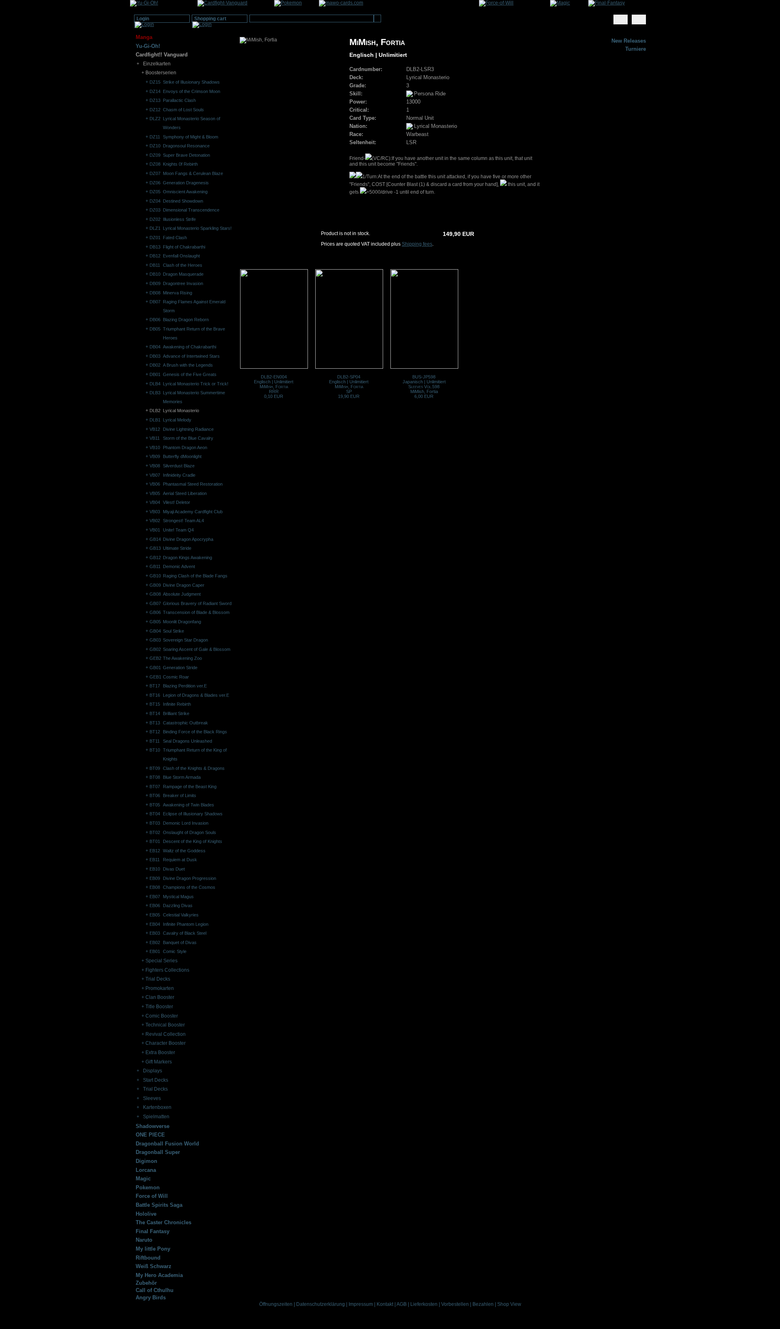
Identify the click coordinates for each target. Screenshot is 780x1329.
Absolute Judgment (182, 594)
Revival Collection (165, 1034)
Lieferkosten (424, 1304)
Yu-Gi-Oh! (148, 46)
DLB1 (155, 419)
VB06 (155, 484)
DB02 (155, 365)
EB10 (155, 869)
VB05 (155, 493)
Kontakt (385, 1304)
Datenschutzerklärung (320, 1304)
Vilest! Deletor (176, 502)
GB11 (155, 566)
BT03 (155, 823)
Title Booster (159, 1006)
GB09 (155, 585)
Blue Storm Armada (182, 777)
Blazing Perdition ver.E (185, 685)
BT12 (155, 731)
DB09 (155, 283)
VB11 (155, 438)
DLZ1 (155, 228)
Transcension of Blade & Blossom (196, 612)
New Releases (628, 41)
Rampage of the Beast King (190, 786)
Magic (143, 1179)
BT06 (155, 795)
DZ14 (155, 91)
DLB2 (155, 410)
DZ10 (155, 145)
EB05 (155, 914)
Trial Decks (157, 979)
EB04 (155, 924)
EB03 (155, 933)
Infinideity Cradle (179, 475)
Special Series (161, 961)
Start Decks (155, 1080)
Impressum (361, 1304)
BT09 (155, 768)
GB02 (155, 649)
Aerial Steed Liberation (185, 493)
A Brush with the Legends (188, 365)
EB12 (155, 850)
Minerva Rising (177, 292)
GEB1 (155, 676)
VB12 (155, 429)
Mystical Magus (178, 896)
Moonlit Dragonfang (182, 621)
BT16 (155, 695)
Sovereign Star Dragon (185, 639)
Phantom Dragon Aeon (185, 447)
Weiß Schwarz (153, 1266)
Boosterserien (160, 73)
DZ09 (155, 155)
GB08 (155, 594)
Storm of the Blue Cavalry (188, 438)
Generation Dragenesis (186, 182)
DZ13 (155, 100)
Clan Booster (159, 997)
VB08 (155, 465)
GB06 (155, 612)
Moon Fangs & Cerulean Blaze (193, 173)
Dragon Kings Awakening (187, 557)
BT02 (155, 832)
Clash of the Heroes (182, 265)
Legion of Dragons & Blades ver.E (196, 695)
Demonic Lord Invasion (185, 823)
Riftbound (148, 1258)
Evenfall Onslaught (181, 255)
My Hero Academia (159, 1275)
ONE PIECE (150, 1135)
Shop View (509, 1304)
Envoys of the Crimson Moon (191, 91)
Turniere (635, 49)
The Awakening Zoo (182, 658)
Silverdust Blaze (179, 465)
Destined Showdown (183, 201)
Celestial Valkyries (181, 914)
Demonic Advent (179, 566)
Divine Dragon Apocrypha (188, 539)
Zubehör (146, 1283)
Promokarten (159, 988)
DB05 (155, 328)
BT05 (155, 804)
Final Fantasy (152, 1231)
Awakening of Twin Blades (188, 804)
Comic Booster (161, 1016)
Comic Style (174, 951)
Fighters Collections (167, 970)
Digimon (146, 1161)
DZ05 (155, 191)
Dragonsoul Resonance (186, 145)
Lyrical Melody (177, 419)
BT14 (155, 713)
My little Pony (153, 1249)
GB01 (155, 667)
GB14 (155, 539)
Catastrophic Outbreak (185, 722)
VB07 (155, 475)
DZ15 (155, 82)
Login (142, 19)
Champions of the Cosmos (189, 887)
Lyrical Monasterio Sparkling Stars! (197, 228)
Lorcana (146, 1170)
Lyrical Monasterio (181, 410)
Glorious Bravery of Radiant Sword (197, 603)
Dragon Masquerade (183, 274)
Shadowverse (152, 1126)
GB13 (155, 548)
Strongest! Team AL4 (183, 520)
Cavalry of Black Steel (184, 933)
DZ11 (155, 136)
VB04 (155, 502)
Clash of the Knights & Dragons (194, 768)
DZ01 (155, 237)
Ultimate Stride (177, 548)
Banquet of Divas (180, 942)
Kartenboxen (157, 1107)
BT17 (155, 685)
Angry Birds (151, 1297)
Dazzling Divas (178, 905)
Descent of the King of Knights (192, 841)
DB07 (155, 301)
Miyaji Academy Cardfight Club (193, 511)
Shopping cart (210, 19)
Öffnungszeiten (275, 1304)
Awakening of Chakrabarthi (189, 346)
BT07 (155, 786)
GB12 (155, 557)
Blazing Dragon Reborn (186, 319)
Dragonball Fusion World (167, 1144)
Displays (152, 1071)
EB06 (155, 905)
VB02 (155, 520)
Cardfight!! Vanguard (162, 55)
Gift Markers (158, 1062)
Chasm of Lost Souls (183, 109)
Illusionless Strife (179, 219)
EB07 (155, 896)
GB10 (155, 575)
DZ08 (155, 164)
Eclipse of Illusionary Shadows (193, 813)
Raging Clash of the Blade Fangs (195, 575)
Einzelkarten (157, 64)
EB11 (155, 859)
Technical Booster (165, 1025)
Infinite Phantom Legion (185, 924)
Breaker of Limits (179, 795)
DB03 (155, 356)
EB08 (155, 887)
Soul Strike (173, 631)
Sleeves (152, 1098)
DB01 (155, 374)
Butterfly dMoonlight (182, 456)
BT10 (155, 750)
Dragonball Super (158, 1152)
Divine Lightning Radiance (188, 429)
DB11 (155, 265)
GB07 (155, 603)
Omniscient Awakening (185, 191)
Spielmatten (156, 1116)
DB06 (155, 319)
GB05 (155, 621)
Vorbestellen (455, 1304)
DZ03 (155, 209)
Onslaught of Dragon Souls (189, 832)
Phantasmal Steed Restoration (193, 484)
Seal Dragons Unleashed (187, 741)
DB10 (155, 274)
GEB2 (155, 658)
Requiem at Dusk (180, 859)
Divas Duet (174, 869)
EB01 (155, 951)
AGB (401, 1304)
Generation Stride (180, 667)
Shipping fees (417, 244)
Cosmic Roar (176, 676)
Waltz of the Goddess (184, 850)
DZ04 (155, 201)
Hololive (146, 1214)
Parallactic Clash (179, 100)
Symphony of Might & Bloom (190, 136)
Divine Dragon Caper (183, 585)
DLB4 (155, 383)
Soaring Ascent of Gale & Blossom (196, 649)
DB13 (155, 246)
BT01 (155, 841)
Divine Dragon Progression (189, 878)
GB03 (155, 639)
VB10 (155, 447)
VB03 (155, 511)
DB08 (155, 292)
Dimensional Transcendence (191, 209)
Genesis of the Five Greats (190, 374)
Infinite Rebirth (177, 704)
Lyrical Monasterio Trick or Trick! (195, 383)
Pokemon (148, 1187)
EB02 (155, 942)
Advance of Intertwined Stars (191, 356)
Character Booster (165, 1043)
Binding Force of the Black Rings (195, 731)
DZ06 (155, 182)
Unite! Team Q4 (178, 529)
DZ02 (155, 219)
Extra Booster (160, 1052)
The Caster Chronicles (163, 1222)
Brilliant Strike (176, 713)
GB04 (155, 631)
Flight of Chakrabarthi (184, 246)
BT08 (155, 777)
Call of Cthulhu (154, 1290)
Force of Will (152, 1196)
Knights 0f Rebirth (180, 164)
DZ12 (155, 109)
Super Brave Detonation (186, 155)
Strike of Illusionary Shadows (191, 82)
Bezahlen (483, 1304)
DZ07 (155, 173)
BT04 (155, 813)
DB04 (155, 346)
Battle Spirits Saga (159, 1205)
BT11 (155, 741)
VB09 (155, 456)
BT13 (155, 722)
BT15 (155, 704)
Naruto (144, 1240)
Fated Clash (175, 237)
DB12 (155, 255)
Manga (144, 37)
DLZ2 (155, 118)
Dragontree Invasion (183, 283)
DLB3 (155, 392)
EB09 (155, 878)
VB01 (155, 529)
